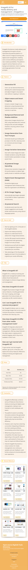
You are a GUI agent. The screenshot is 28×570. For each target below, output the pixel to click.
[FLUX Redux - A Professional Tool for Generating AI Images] (20, 523)
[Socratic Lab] (20, 505)
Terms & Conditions (14, 566)
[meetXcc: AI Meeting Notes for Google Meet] (8, 505)
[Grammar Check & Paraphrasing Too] (20, 468)
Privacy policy (14, 564)
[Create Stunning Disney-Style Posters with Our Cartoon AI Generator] (8, 486)
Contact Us (14, 568)
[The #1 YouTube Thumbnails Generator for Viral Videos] (8, 523)
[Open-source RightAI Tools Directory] (2, 2)
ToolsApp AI (14, 556)
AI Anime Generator (14, 554)
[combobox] (21, 2)
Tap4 (14, 561)
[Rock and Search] (20, 486)
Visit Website (13, 19)
